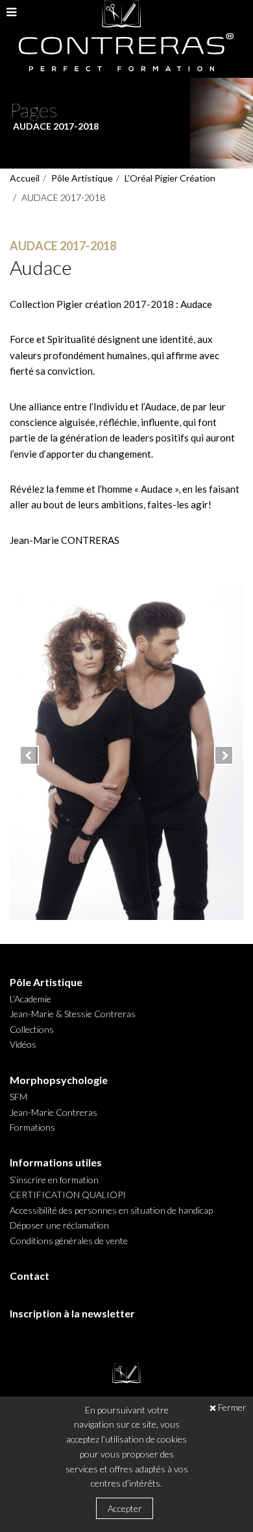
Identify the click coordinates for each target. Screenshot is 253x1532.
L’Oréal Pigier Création (170, 177)
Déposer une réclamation (59, 1225)
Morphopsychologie (59, 1080)
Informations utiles (56, 1162)
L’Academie (30, 999)
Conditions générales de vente (69, 1241)
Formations (32, 1127)
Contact (29, 1276)
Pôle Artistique (82, 177)
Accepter (125, 1508)
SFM (18, 1097)
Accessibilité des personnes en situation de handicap (111, 1210)
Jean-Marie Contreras (53, 1112)
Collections (32, 1029)
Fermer (232, 1408)
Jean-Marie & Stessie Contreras (73, 1014)
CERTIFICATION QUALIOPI (68, 1195)
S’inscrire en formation (54, 1180)
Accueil (25, 177)
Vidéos (23, 1044)
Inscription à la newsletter (72, 1313)
